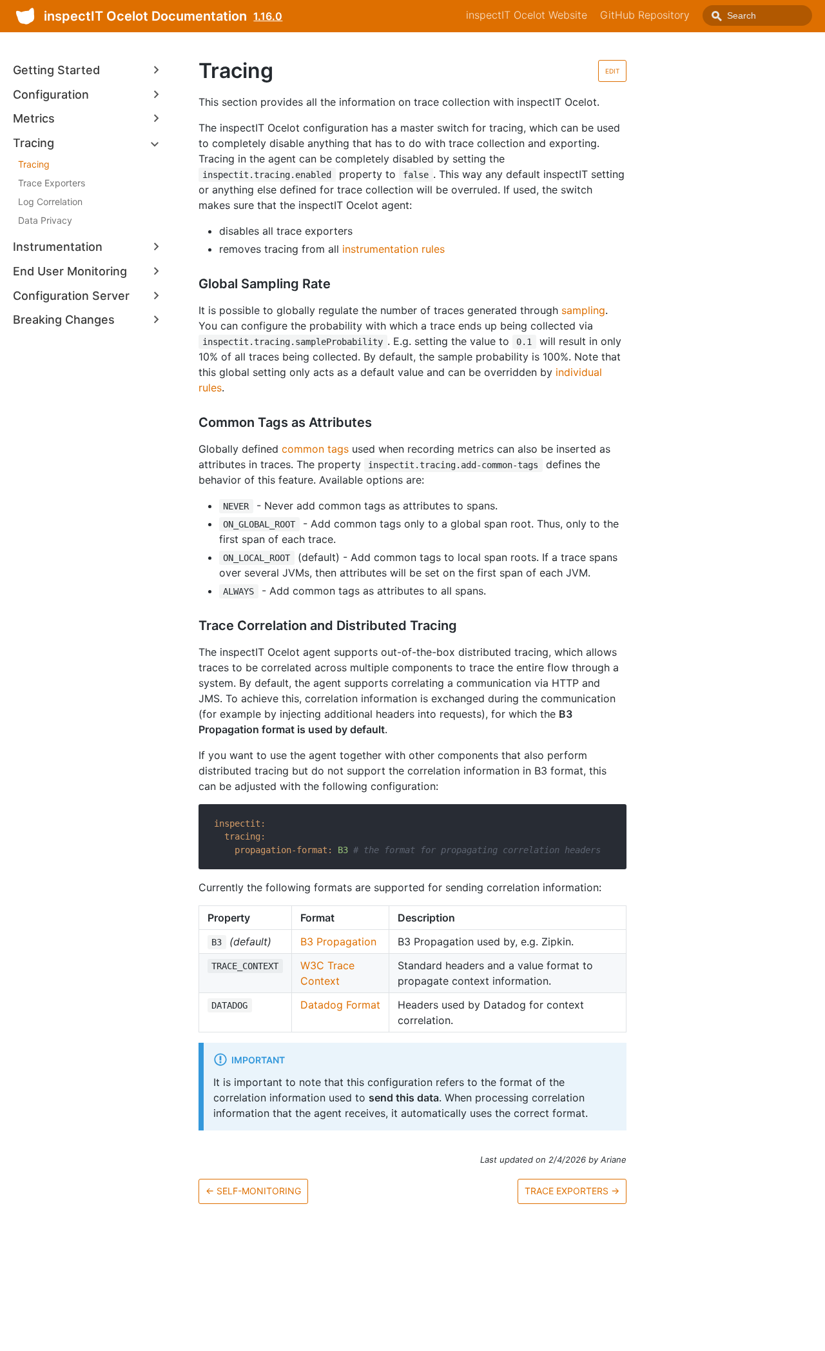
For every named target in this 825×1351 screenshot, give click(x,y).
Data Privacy (45, 220)
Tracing (34, 164)
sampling (583, 310)
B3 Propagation (338, 941)
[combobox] (757, 15)
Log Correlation (50, 201)
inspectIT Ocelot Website (526, 14)
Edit (612, 71)
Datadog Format (340, 1004)
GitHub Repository (645, 14)
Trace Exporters (51, 182)
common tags (315, 448)
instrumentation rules (393, 248)
